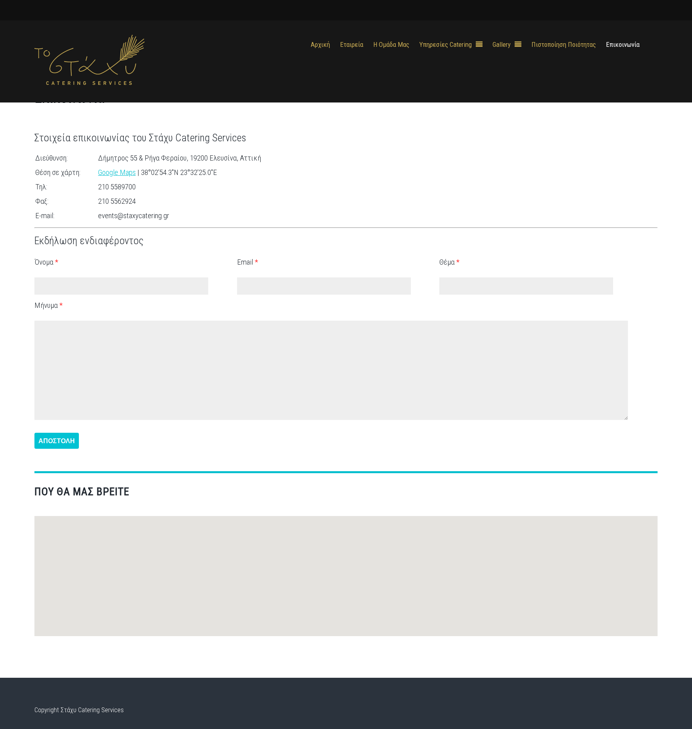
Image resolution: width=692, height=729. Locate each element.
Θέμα (449, 262)
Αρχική (320, 44)
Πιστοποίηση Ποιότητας (563, 44)
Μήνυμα (48, 305)
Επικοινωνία (623, 44)
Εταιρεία (351, 44)
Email (247, 262)
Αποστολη (56, 441)
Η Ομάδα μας (391, 44)
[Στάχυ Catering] (89, 79)
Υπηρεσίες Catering (445, 44)
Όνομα (46, 262)
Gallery (502, 44)
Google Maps (117, 172)
